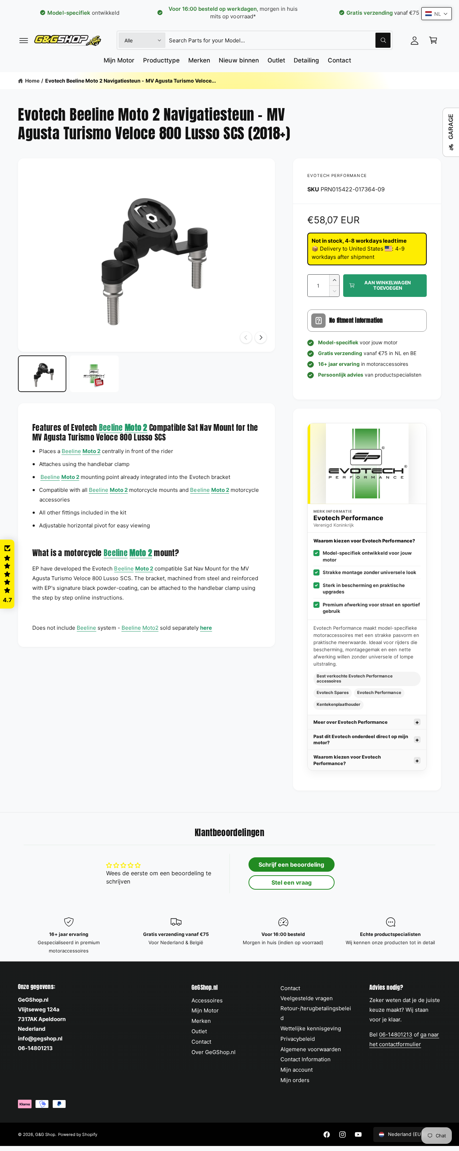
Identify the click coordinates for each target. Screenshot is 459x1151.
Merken (201, 1020)
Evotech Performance (337, 175)
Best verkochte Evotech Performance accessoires (355, 679)
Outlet (199, 1031)
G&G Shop (45, 1134)
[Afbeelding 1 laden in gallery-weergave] (42, 373)
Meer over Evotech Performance (350, 722)
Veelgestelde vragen (306, 998)
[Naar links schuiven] (246, 337)
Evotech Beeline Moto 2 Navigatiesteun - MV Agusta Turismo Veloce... (130, 81)
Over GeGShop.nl (213, 1052)
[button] (23, 40)
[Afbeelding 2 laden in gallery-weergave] (94, 373)
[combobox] (280, 40)
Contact (201, 1041)
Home (32, 81)
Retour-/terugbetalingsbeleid (315, 1013)
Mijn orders (294, 1080)
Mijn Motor (205, 1010)
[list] (229, 936)
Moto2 (150, 627)
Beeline (111, 427)
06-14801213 (395, 1034)
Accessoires (207, 1000)
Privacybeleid (297, 1038)
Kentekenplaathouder (338, 704)
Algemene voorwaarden (310, 1049)
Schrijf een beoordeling (291, 864)
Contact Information (305, 1059)
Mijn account (296, 1069)
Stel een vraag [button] (291, 882)
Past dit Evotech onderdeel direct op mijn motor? (360, 739)
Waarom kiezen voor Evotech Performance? (347, 760)
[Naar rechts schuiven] (260, 337)
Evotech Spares (333, 692)
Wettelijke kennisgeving (310, 1028)
